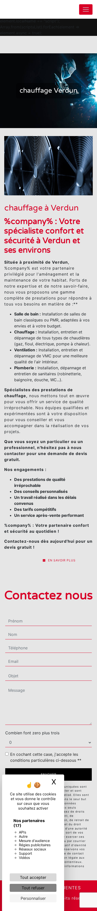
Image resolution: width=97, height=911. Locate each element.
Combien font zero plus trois (32, 732)
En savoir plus (61, 560)
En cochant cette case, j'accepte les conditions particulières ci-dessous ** (45, 757)
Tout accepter (33, 877)
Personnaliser (33, 898)
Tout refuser (33, 887)
